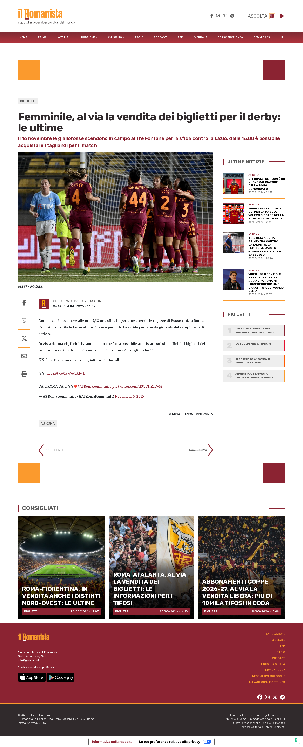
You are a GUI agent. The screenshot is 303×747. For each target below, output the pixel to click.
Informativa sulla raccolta (112, 742)
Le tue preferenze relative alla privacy (169, 742)
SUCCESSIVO (198, 450)
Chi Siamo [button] (115, 37)
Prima (42, 37)
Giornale (200, 37)
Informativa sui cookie (268, 676)
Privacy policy (274, 670)
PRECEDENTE (54, 450)
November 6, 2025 (129, 396)
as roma (48, 423)
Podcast (160, 37)
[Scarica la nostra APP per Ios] (32, 677)
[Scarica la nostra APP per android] (60, 677)
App (180, 37)
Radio (139, 37)
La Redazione (275, 634)
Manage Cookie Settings (267, 682)
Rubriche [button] (88, 37)
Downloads (262, 37)
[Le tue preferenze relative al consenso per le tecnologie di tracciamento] (296, 740)
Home (23, 37)
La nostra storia (272, 664)
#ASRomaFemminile (94, 386)
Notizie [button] (63, 37)
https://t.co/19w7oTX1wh (65, 373)
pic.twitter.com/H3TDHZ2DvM (137, 386)
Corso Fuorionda (230, 37)
